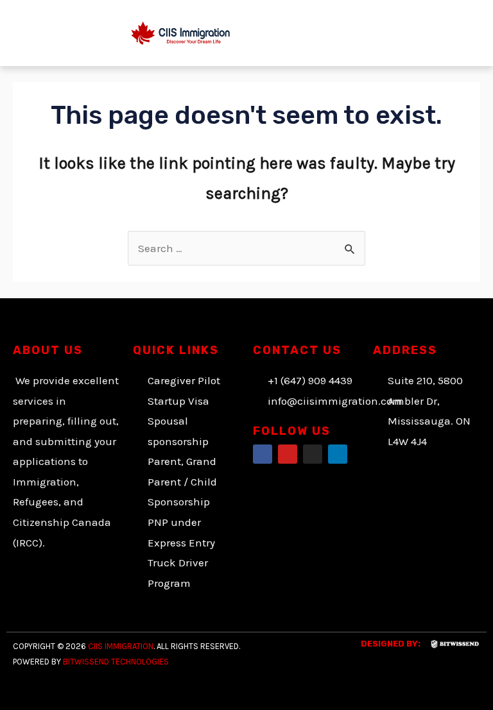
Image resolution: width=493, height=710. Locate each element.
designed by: (390, 643)
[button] (401, 32)
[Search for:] (246, 248)
